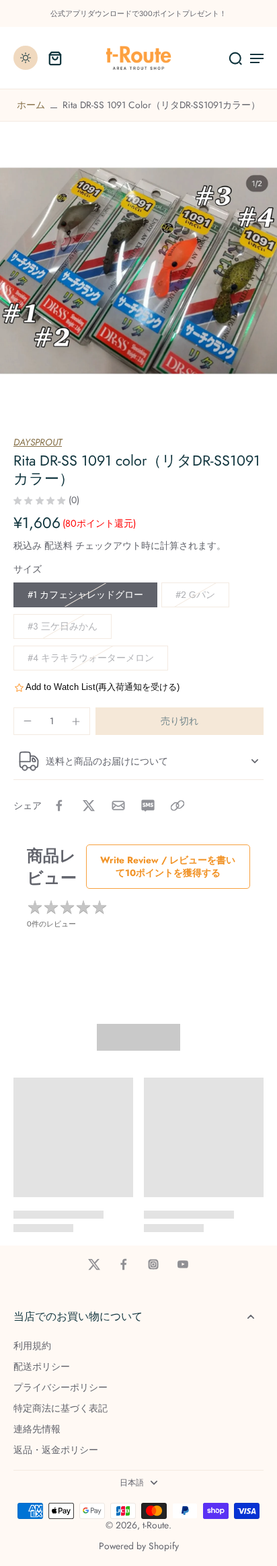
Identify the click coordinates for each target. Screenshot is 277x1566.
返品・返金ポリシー (55, 1450)
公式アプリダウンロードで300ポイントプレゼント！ (138, 13)
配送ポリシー (41, 1366)
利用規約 (32, 1346)
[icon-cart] (55, 57)
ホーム (31, 105)
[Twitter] (94, 1264)
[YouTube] (183, 1264)
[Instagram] (153, 1264)
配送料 (59, 545)
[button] (179, 721)
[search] (235, 57)
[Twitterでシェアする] (89, 805)
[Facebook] (123, 1264)
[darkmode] (25, 58)
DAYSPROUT (37, 442)
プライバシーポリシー (60, 1387)
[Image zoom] (138, 270)
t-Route (156, 1525)
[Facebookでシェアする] (59, 805)
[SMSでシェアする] (148, 805)
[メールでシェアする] (118, 805)
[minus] (27, 720)
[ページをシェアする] (177, 805)
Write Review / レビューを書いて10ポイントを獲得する (167, 866)
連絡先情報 (37, 1429)
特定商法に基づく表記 (60, 1408)
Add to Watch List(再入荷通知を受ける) (103, 687)
